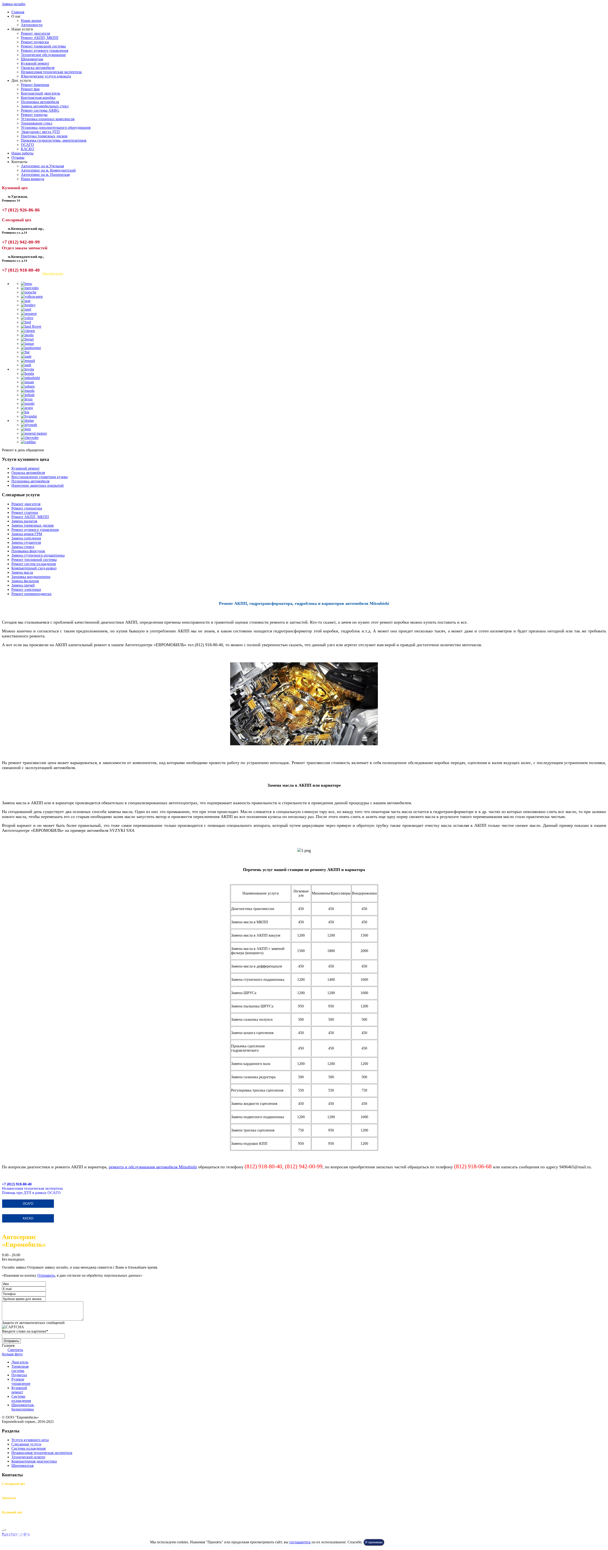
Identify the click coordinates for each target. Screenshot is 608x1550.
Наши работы (22, 153)
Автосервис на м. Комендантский (48, 170)
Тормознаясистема (19, 1368)
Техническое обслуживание (43, 55)
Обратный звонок (52, 273)
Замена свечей (23, 585)
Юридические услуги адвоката (46, 76)
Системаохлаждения (21, 1398)
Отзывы (17, 157)
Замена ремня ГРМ (26, 534)
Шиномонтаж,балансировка (23, 1407)
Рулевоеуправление (20, 1381)
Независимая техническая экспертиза (51, 72)
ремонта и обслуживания (132, 1167)
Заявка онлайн (13, 4)
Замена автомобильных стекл (45, 106)
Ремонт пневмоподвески (31, 594)
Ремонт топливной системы (34, 560)
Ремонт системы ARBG (40, 110)
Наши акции (31, 21)
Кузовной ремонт (35, 63)
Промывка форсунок (28, 551)
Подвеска (19, 1375)
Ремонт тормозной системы (43, 46)
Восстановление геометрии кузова (39, 477)
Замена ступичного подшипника (38, 555)
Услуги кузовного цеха (30, 1440)
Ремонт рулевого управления (44, 50)
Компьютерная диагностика (34, 1461)
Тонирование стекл (36, 123)
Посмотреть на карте (18, 273)
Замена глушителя (26, 542)
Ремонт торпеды (34, 115)
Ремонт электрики (26, 589)
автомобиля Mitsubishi (176, 1167)
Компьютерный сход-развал (34, 568)
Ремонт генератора (26, 508)
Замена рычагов (24, 521)
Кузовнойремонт (19, 1390)
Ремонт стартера (24, 512)
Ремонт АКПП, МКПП (39, 38)
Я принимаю (374, 1542)
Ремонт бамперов (35, 85)
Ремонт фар (30, 89)
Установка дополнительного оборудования (55, 127)
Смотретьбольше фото (12, 1352)
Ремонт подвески (35, 42)
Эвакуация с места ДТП (40, 132)
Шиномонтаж (32, 59)
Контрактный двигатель (40, 93)
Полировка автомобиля (40, 102)
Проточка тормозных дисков (44, 136)
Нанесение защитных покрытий (37, 485)
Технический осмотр (28, 1457)
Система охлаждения (28, 1448)
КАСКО (27, 149)
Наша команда (32, 179)
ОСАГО (27, 145)
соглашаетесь (300, 1542)
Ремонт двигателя (35, 33)
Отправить (46, 1275)
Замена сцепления (26, 538)
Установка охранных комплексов (48, 119)
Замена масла (22, 572)
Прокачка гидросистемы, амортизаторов (53, 140)
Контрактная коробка (38, 98)
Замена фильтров (25, 581)
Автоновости (32, 25)
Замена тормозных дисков (32, 525)
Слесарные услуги (26, 1444)
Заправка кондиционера (30, 577)
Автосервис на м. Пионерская (45, 175)
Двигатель (19, 1362)
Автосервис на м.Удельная (42, 166)
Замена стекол (22, 547)
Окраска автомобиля (37, 68)
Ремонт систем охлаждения (33, 564)
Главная (17, 12)
